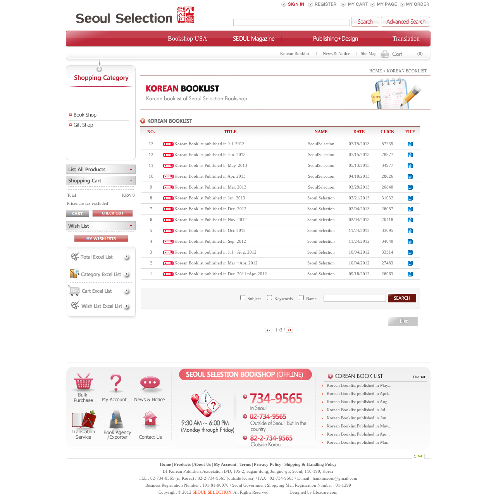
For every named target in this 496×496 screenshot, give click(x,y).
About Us (202, 464)
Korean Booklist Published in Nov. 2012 (210, 220)
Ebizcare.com (325, 492)
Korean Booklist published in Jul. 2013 (209, 144)
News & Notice (336, 53)
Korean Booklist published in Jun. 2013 (210, 155)
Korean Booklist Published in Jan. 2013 (209, 198)
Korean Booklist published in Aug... (359, 402)
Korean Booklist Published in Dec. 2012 (210, 209)
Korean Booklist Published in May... (359, 426)
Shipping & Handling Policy (310, 464)
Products (182, 464)
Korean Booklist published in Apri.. (358, 393)
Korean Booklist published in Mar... (359, 442)
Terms (245, 464)
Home (165, 464)
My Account (225, 464)
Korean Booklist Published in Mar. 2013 (210, 187)
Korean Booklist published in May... (359, 385)
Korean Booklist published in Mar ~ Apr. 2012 (216, 263)
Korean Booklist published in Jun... (358, 418)
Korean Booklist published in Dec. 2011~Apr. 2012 (220, 274)
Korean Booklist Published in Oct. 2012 (210, 230)
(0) (420, 53)
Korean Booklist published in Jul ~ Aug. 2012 (215, 252)
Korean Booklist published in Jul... (358, 410)
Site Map (369, 53)
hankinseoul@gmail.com (335, 478)
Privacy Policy (267, 464)
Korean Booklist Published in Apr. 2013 (210, 176)
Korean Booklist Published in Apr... (358, 434)
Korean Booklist (294, 53)
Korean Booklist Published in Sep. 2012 (210, 241)
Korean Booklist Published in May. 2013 (210, 165)
